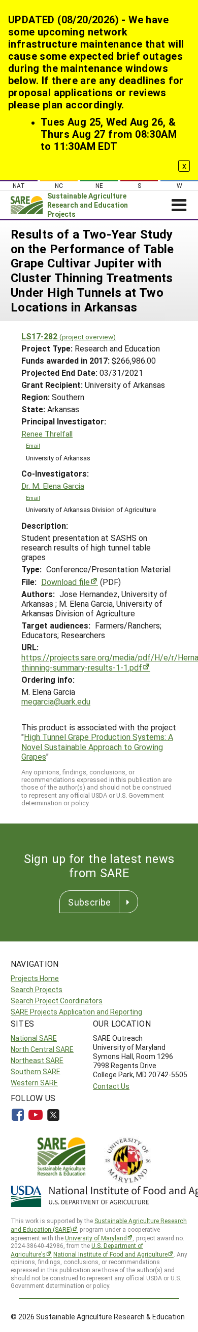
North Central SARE (42, 1049)
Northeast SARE (37, 1060)
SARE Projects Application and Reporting (76, 1011)
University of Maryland (96, 1238)
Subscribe (89, 902)
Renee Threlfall (47, 433)
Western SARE (34, 1082)
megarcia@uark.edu (55, 701)
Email (33, 445)
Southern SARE (35, 1071)
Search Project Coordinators (57, 1000)
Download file (65, 581)
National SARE (34, 1038)
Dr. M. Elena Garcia (52, 486)
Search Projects (36, 989)
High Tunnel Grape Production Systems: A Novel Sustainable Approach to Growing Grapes (97, 746)
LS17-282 (68, 336)
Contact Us (111, 1086)
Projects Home (35, 978)
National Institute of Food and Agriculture (110, 1254)
